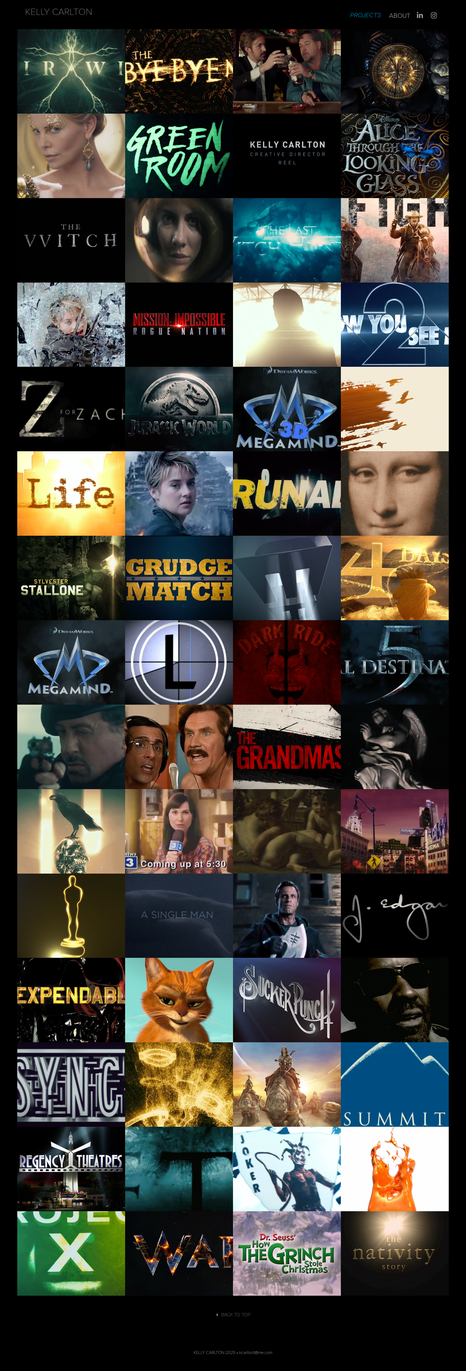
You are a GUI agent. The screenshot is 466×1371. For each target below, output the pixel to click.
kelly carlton (58, 11)
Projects (365, 15)
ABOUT (399, 15)
